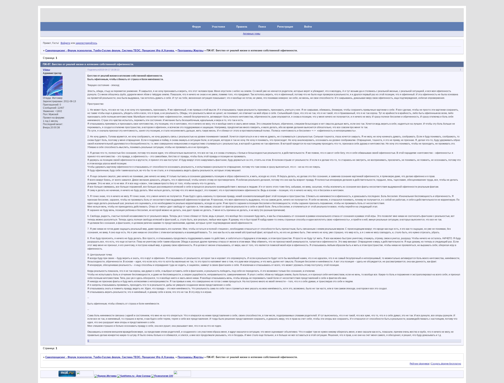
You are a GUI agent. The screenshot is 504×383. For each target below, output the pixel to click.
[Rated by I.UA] (85, 376)
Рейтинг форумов (419, 363)
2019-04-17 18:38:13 (109, 69)
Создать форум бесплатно (446, 363)
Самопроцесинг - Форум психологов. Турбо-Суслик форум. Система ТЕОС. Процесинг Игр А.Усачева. (110, 50)
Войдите (65, 43)
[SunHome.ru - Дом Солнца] (134, 376)
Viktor (46, 69)
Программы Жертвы (191, 50)
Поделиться (93, 69)
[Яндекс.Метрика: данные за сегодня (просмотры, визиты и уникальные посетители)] (105, 376)
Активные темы (251, 33)
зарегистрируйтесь (86, 43)
